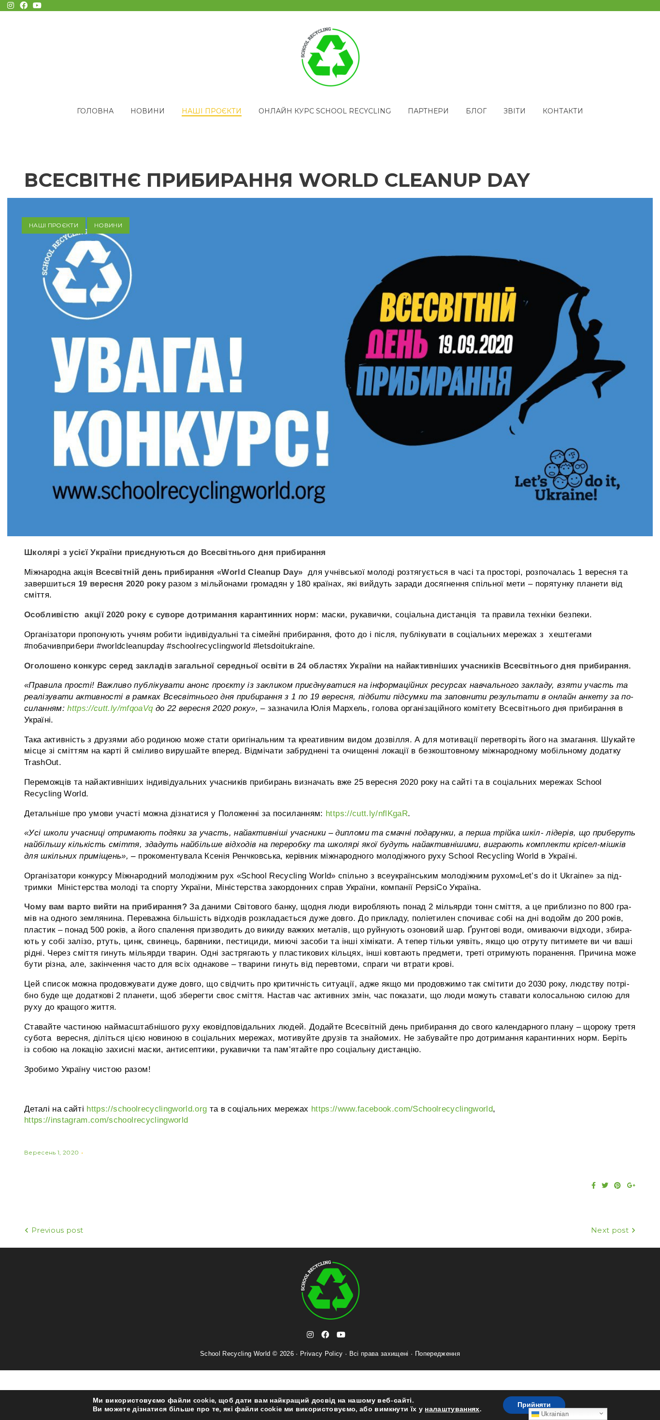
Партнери (428, 111)
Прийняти (534, 1404)
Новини (147, 111)
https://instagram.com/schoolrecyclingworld (106, 1120)
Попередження (437, 1353)
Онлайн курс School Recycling (324, 111)
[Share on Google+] (631, 1185)
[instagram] (310, 1334)
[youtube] (341, 1334)
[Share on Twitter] (605, 1185)
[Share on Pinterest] (617, 1185)
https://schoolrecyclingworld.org (146, 1109)
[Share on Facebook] (593, 1185)
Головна (95, 111)
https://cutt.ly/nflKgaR (367, 813)
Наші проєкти (212, 111)
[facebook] (325, 1334)
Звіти (514, 111)
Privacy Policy (321, 1353)
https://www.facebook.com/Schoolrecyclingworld (402, 1109)
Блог (476, 111)
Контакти (563, 111)
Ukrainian (554, 1414)
